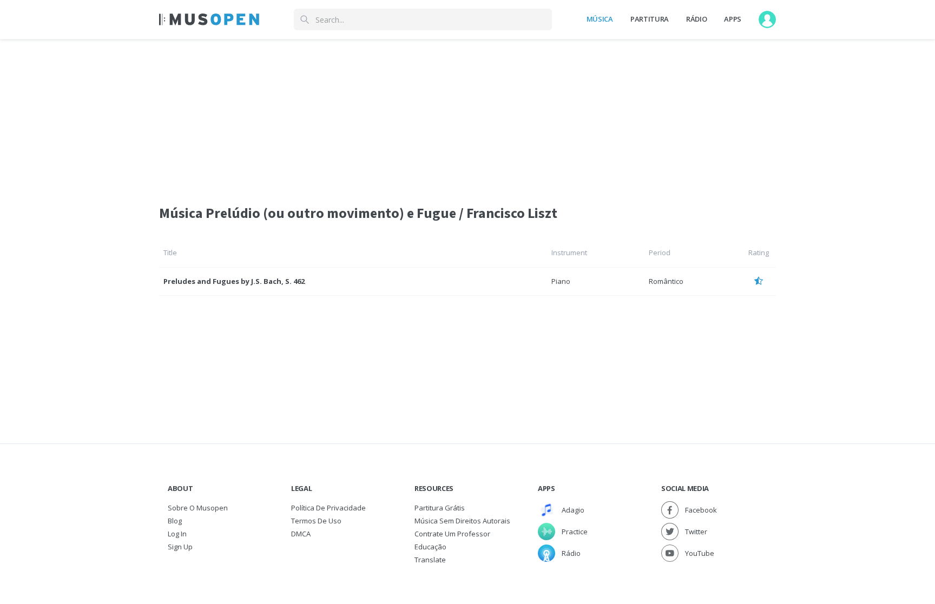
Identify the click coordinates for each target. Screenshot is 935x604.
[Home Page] (209, 19)
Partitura (649, 19)
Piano (560, 281)
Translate (430, 560)
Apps (732, 19)
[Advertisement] (467, 115)
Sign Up (180, 547)
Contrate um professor (452, 534)
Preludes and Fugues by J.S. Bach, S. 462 (234, 281)
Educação (430, 547)
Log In (177, 534)
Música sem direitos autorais (462, 521)
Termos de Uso (316, 521)
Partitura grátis (439, 508)
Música (600, 19)
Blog (175, 521)
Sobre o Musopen (198, 508)
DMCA (301, 534)
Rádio (696, 19)
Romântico (666, 281)
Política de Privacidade (328, 508)
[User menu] (767, 19)
